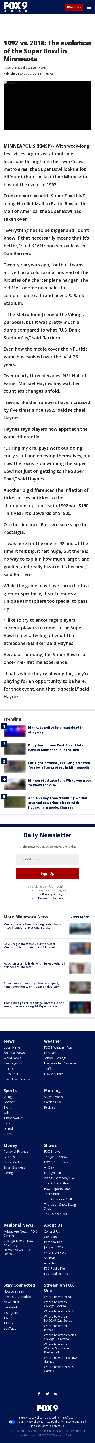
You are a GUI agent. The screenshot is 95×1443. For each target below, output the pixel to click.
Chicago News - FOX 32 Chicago (18, 1242)
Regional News (18, 1225)
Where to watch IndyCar (55, 1328)
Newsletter (11, 1302)
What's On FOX (55, 1252)
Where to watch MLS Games (59, 1369)
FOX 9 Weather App (58, 1047)
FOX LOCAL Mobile (17, 1297)
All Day (49, 1167)
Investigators (13, 1063)
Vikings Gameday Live (59, 1178)
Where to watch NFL (59, 1297)
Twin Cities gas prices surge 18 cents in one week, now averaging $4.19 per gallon (34, 1004)
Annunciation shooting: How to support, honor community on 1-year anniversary (32, 985)
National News (14, 1053)
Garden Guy (52, 1102)
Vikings (8, 1097)
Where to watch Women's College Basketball (56, 1348)
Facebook (11, 1307)
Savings (9, 1173)
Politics (9, 1068)
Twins (8, 1107)
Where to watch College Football (55, 1304)
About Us (53, 1225)
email (55, 1393)
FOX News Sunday (17, 1079)
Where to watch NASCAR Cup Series (58, 1318)
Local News (12, 1047)
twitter (47, 1393)
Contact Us (52, 1231)
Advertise (50, 1263)
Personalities (53, 1242)
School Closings (55, 1058)
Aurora (8, 1134)
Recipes (49, 1107)
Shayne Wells (53, 1097)
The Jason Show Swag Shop (60, 1206)
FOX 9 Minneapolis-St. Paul (20, 67)
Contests (50, 1237)
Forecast (50, 1053)
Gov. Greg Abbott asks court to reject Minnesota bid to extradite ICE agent (29, 945)
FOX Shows (52, 1151)
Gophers (10, 1102)
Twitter (9, 1318)
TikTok (8, 1323)
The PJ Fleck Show (57, 1183)
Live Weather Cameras (60, 1063)
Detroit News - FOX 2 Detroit (19, 1252)
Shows (50, 1145)
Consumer (11, 1074)
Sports (10, 1090)
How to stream (14, 1291)
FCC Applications (56, 1274)
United (8, 1128)
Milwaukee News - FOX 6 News (20, 1233)
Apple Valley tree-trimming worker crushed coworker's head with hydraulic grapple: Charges (57, 802)
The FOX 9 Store (56, 1214)
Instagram (11, 1312)
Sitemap (50, 1258)
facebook (39, 1393)
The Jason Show (55, 1157)
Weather (52, 1041)
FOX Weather (53, 1074)
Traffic (48, 1068)
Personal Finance (16, 1151)
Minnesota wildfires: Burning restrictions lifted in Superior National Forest (32, 926)
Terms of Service (50, 898)
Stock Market (13, 1162)
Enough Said (53, 1173)
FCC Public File (54, 1268)
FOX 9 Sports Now (57, 1188)
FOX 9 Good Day (56, 1162)
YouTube (10, 1328)
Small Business (14, 1167)
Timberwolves (14, 1118)
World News (12, 1058)
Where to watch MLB (59, 1311)
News (42, 67)
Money (10, 1145)
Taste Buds (52, 1194)
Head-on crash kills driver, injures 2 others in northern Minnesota (35, 965)
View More (79, 916)
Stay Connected (19, 1285)
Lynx (7, 1123)
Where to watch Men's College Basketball (60, 1337)
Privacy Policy (52, 894)
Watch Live (74, 7)
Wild (7, 1113)
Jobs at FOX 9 (53, 1247)
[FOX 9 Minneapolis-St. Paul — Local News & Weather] (16, 7)
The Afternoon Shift (58, 1199)
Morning (52, 1090)
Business (10, 1157)
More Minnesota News (26, 916)
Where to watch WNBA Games (60, 1359)
